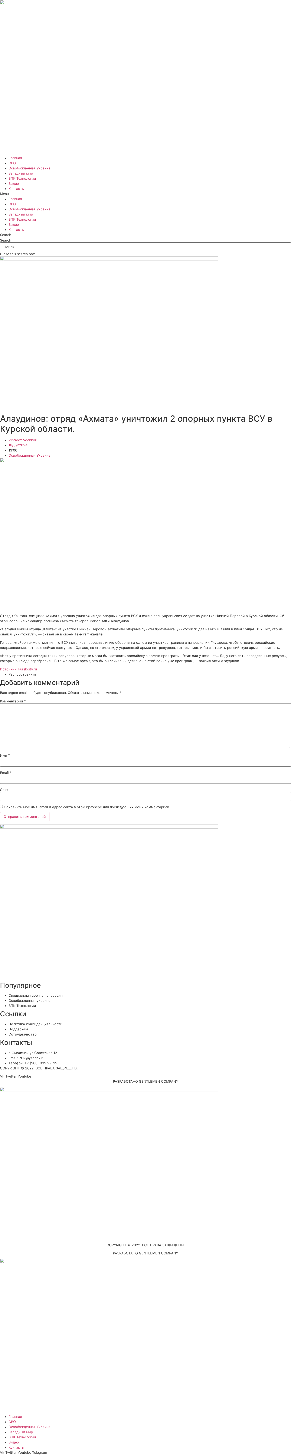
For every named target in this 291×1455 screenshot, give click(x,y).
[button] (145, 193)
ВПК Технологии (22, 178)
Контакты (16, 188)
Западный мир (21, 173)
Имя (5, 755)
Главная (15, 158)
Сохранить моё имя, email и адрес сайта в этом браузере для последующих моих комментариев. (87, 807)
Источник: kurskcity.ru (18, 669)
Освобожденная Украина (29, 168)
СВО (12, 163)
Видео (14, 183)
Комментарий (13, 701)
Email (6, 772)
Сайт (4, 789)
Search (5, 240)
